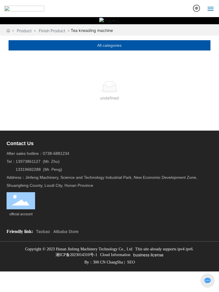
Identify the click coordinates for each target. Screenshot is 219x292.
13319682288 (28, 169)
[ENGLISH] (196, 8)
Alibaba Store (65, 231)
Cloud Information (115, 255)
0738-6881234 (56, 153)
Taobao (43, 231)
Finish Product (52, 30)
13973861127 (29, 161)
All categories (109, 45)
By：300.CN (95, 262)
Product (24, 30)
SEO (131, 262)
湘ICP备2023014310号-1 (76, 255)
